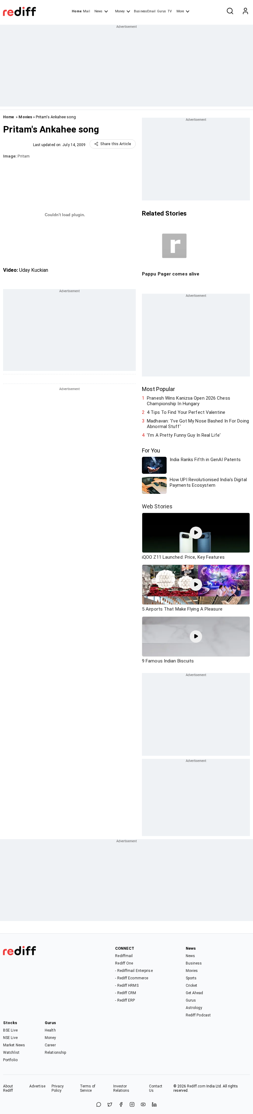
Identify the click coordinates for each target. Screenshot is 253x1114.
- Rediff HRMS (126, 985)
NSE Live (10, 1038)
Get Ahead (194, 993)
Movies (25, 117)
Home (76, 11)
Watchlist (11, 1052)
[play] (196, 533)
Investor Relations (121, 1088)
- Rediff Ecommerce (131, 978)
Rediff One (124, 963)
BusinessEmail (145, 11)
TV (170, 11)
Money (120, 11)
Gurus (161, 11)
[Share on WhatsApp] (98, 1105)
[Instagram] (132, 1105)
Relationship (55, 1052)
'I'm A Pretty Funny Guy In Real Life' (184, 435)
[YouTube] (143, 1105)
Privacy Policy (58, 1088)
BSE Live (10, 1030)
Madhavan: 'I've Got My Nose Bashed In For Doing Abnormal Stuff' (198, 423)
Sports (191, 978)
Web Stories (157, 506)
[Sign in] (245, 11)
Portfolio (10, 1060)
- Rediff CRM (125, 993)
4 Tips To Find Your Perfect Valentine (186, 412)
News (98, 11)
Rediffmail (124, 956)
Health (50, 1030)
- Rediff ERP (125, 1000)
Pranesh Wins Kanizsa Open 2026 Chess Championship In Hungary (188, 400)
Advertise (37, 1086)
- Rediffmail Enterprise (133, 971)
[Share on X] (109, 1105)
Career (50, 1045)
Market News (14, 1045)
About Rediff (8, 1088)
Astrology (194, 1008)
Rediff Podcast (198, 1015)
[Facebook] (120, 1105)
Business (194, 963)
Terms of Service (88, 1088)
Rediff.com (196, 1086)
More (180, 11)
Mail (86, 11)
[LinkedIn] (154, 1105)
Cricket (191, 985)
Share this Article (115, 144)
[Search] (229, 11)
